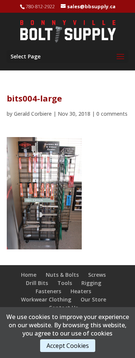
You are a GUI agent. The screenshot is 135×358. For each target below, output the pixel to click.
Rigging (91, 282)
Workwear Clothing (46, 299)
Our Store (93, 299)
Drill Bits (37, 282)
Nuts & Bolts (62, 274)
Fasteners (48, 291)
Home (28, 274)
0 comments (112, 113)
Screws (97, 274)
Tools (64, 282)
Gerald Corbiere (33, 113)
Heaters (80, 291)
